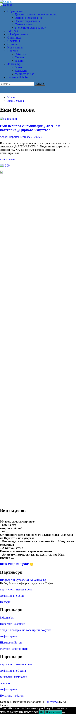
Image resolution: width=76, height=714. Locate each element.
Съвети (19, 57)
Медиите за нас (24, 73)
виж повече (7, 159)
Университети (24, 24)
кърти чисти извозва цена (16, 589)
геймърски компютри (13, 676)
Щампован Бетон (11, 642)
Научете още (53, 712)
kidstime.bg (6, 617)
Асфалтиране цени (12, 595)
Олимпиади (14, 37)
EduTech (12, 30)
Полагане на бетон (12, 695)
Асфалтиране (8, 636)
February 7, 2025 (30, 136)
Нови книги (15, 47)
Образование (15, 11)
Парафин (5, 601)
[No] (63, 712)
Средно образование (28, 21)
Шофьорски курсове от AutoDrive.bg (23, 579)
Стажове (12, 44)
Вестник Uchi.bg (17, 77)
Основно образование (28, 17)
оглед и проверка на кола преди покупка (25, 630)
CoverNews (51, 701)
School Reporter (10, 136)
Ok (41, 712)
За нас (19, 67)
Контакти (21, 70)
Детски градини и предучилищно (36, 14)
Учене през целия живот (30, 27)
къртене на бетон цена (14, 648)
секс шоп (5, 683)
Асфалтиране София (13, 670)
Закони (19, 60)
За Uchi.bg (13, 64)
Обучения (13, 40)
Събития (20, 54)
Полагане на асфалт (12, 623)
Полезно (12, 50)
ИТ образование (17, 34)
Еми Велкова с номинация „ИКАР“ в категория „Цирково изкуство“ (30, 128)
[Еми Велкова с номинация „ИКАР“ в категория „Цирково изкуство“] (8, 118)
